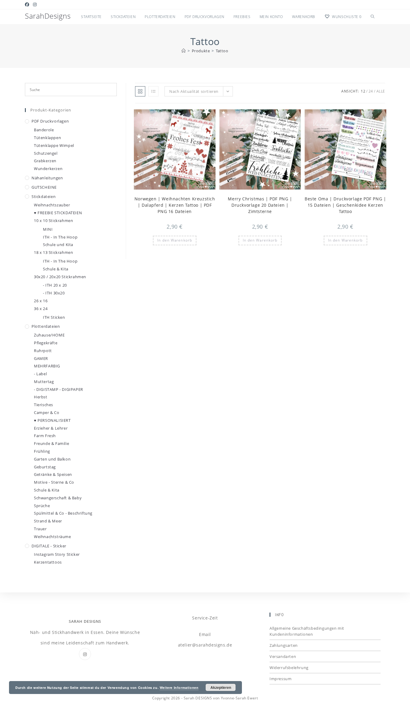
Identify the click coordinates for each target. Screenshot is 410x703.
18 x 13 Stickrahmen (53, 252)
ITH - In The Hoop (60, 237)
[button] (196, 116)
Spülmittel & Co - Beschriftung (63, 513)
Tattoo (222, 50)
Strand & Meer (48, 521)
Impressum (280, 678)
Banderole (44, 129)
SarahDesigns (48, 16)
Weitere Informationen (179, 687)
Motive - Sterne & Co (54, 482)
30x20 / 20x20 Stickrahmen (60, 276)
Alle (380, 91)
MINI (48, 229)
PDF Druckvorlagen (50, 121)
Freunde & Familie (51, 443)
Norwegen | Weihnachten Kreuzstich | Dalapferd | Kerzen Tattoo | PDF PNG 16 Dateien (174, 205)
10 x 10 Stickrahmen (53, 220)
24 (371, 91)
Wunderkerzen (48, 168)
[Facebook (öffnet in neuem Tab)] (28, 5)
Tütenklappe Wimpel (54, 145)
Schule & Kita (55, 269)
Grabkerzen (45, 160)
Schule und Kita (58, 244)
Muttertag (44, 381)
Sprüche (42, 505)
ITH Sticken (54, 317)
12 (363, 91)
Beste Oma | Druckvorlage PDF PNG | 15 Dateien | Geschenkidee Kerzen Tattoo (345, 205)
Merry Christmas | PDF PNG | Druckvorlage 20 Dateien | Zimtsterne (260, 205)
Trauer (40, 528)
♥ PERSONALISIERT (52, 420)
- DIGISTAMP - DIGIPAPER (58, 389)
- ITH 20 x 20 (55, 285)
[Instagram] (85, 654)
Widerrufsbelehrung (289, 667)
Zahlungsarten (284, 645)
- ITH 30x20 (54, 293)
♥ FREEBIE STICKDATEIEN (58, 212)
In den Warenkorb (174, 240)
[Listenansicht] (153, 91)
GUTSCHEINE (44, 187)
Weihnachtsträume (52, 536)
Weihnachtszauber (52, 205)
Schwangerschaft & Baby (58, 498)
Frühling (42, 451)
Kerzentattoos (48, 562)
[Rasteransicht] (140, 91)
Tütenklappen (47, 137)
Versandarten (283, 656)
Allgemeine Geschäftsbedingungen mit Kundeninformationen (307, 631)
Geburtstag (45, 467)
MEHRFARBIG (47, 366)
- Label (40, 373)
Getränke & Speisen (53, 474)
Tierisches (43, 404)
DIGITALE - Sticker (49, 546)
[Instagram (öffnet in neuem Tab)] (35, 5)
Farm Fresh (45, 435)
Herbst (40, 397)
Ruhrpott (43, 350)
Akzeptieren (220, 687)
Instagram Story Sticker (57, 554)
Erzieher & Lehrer (51, 428)
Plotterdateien (46, 326)
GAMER (41, 358)
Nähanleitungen (47, 178)
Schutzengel (46, 153)
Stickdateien (44, 196)
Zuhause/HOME (49, 335)
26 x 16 (40, 300)
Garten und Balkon (52, 459)
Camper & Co (46, 412)
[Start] (184, 50)
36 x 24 (40, 308)
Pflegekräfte (45, 342)
